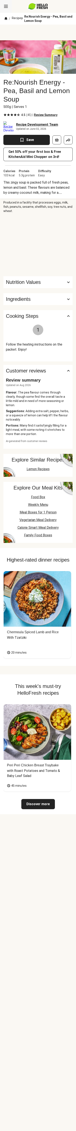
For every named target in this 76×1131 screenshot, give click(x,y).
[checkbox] (5, 115)
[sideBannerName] (38, 244)
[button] (38, 299)
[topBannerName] (38, 32)
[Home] (5, 18)
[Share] (68, 139)
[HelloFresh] (38, 6)
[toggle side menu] (6, 6)
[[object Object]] (56, 139)
